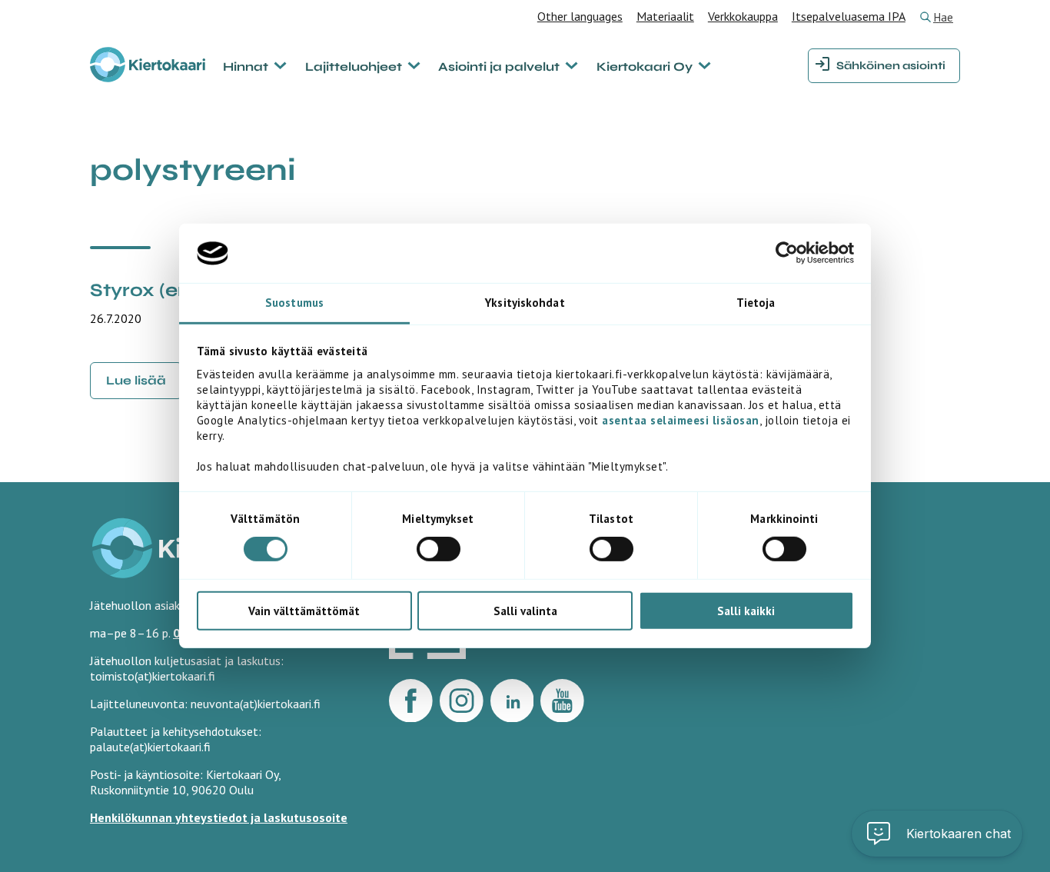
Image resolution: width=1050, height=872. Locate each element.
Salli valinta (525, 610)
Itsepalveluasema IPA (848, 16)
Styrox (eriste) (158, 290)
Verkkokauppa (743, 16)
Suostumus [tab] (294, 302)
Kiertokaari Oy (644, 66)
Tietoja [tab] (756, 302)
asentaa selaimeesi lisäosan (680, 420)
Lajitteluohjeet (353, 66)
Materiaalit (665, 16)
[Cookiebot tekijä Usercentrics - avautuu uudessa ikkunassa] (786, 253)
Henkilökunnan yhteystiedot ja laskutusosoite (218, 817)
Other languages (580, 16)
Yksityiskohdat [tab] (524, 302)
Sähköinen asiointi (890, 65)
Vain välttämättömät (304, 610)
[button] (937, 833)
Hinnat (245, 66)
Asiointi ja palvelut (499, 66)
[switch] (438, 549)
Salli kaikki (746, 610)
